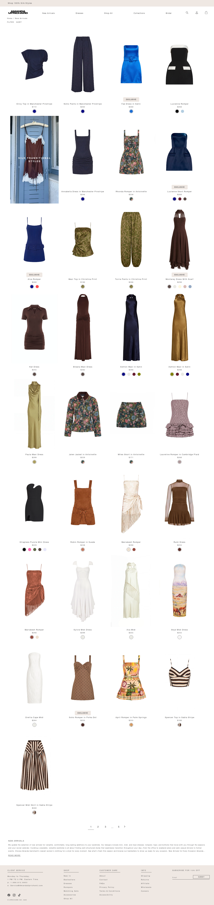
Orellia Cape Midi (34, 717)
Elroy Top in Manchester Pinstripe (34, 103)
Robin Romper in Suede (82, 541)
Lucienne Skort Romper (179, 191)
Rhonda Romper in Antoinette (131, 191)
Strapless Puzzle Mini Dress (34, 541)
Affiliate (145, 883)
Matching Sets (71, 890)
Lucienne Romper (180, 103)
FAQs (102, 883)
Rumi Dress (179, 541)
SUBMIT (201, 876)
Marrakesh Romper (131, 541)
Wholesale (146, 887)
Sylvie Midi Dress (83, 629)
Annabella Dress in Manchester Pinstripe (82, 191)
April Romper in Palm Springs (131, 717)
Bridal (169, 13)
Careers (145, 890)
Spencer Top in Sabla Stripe (179, 717)
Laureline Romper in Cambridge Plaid (179, 454)
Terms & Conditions (110, 890)
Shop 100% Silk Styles (20, 3)
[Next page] (124, 826)
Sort (19, 21)
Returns (145, 879)
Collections (139, 13)
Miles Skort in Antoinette (131, 454)
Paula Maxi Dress (34, 454)
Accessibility (106, 894)
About (103, 875)
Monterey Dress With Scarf (180, 279)
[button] (205, 11)
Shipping (145, 875)
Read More (14, 855)
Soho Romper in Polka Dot (83, 717)
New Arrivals (48, 13)
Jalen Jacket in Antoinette (83, 454)
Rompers (68, 887)
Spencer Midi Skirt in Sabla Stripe (34, 804)
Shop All (108, 13)
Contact (104, 879)
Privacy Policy (107, 887)
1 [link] (91, 827)
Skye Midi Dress (179, 629)
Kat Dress (34, 366)
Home (10, 18)
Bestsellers (69, 879)
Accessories (70, 894)
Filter (10, 21)
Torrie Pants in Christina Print (131, 279)
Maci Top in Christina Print (83, 279)
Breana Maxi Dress (82, 366)
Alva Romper (34, 279)
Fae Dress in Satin (131, 103)
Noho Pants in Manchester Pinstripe (83, 103)
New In (67, 875)
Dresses (79, 13)
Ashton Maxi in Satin (131, 366)
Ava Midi (131, 629)
